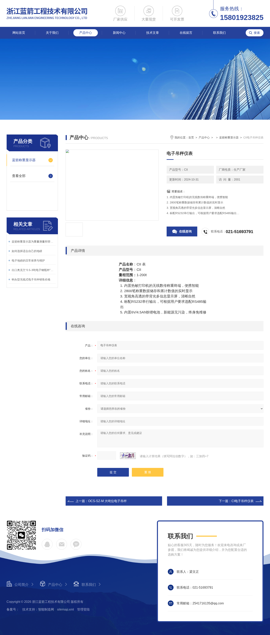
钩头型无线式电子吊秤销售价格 (31, 279)
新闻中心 (119, 32)
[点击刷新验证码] (128, 455)
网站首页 (18, 32)
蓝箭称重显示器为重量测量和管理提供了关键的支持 (34, 241)
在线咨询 (185, 231)
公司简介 (21, 585)
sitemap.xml (65, 609)
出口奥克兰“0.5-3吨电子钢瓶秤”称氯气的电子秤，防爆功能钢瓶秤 (34, 270)
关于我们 (52, 32)
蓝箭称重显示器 (24, 160)
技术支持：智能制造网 (38, 609)
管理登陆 (83, 609)
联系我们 (219, 32)
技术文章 (152, 32)
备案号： (13, 609)
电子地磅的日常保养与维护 (28, 260)
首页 (191, 137)
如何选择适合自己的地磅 (27, 251)
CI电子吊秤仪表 (242, 501)
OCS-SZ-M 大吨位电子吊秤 (107, 501)
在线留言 (186, 32)
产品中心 (85, 32)
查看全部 (18, 176)
